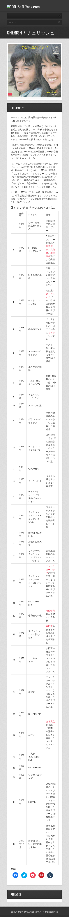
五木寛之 (50, 721)
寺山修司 (50, 610)
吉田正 (49, 626)
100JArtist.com (31, 911)
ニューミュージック (50, 569)
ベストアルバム (50, 294)
